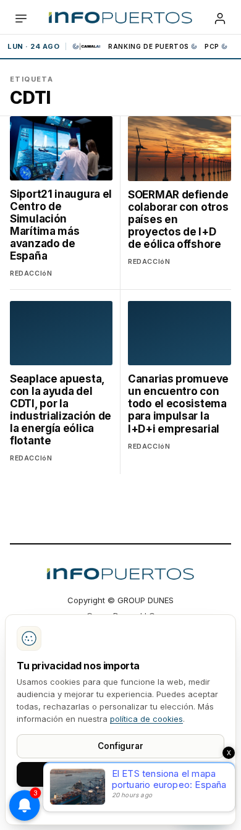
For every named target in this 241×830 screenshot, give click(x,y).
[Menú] (21, 18)
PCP (212, 46)
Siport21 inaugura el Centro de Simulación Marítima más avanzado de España (65, 202)
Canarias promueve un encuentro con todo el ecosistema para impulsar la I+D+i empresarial (178, 403)
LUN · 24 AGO (33, 46)
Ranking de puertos (148, 46)
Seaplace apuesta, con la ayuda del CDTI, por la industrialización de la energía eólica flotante (60, 410)
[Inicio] (120, 18)
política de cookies (146, 719)
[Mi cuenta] (220, 18)
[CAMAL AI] (87, 46)
